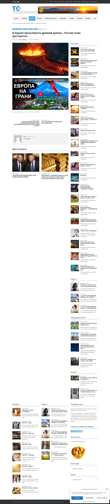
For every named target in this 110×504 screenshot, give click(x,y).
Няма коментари (23, 39)
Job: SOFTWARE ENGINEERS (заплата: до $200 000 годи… (88, 307)
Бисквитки (85, 501)
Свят (31, 18)
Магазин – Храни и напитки (30, 488)
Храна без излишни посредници (27, 410)
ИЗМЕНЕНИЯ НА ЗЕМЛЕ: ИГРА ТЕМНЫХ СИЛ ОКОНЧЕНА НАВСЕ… (89, 142)
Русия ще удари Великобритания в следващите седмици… (87, 187)
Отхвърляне (89, 498)
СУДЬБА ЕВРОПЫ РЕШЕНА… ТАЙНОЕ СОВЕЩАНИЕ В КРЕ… (89, 220)
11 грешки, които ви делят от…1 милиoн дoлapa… (59, 454)
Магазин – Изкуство (28, 433)
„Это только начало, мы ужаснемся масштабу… (87, 50)
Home (13, 23)
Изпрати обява (77, 1)
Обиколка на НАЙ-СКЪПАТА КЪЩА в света (88, 324)
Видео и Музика (17, 29)
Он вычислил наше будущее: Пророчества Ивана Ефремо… (88, 62)
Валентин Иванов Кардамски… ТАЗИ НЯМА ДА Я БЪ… (88, 209)
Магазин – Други (27, 422)
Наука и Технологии (51, 18)
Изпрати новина (68, 1)
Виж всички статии (30, 136)
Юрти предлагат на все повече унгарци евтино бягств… (87, 347)
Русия (30, 29)
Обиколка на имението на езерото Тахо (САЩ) (88, 360)
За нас (56, 1)
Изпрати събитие (85, 1)
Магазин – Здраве (27, 466)
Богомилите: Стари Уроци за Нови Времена (88, 378)
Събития (79, 18)
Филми (71, 18)
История (39, 18)
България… (83, 175)
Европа (25, 29)
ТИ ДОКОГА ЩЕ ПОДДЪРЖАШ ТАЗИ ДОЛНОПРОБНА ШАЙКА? (24, 176)
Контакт (51, 1)
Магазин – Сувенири (28, 455)
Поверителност (91, 501)
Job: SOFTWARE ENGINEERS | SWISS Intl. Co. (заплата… (88, 296)
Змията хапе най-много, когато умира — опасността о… (88, 119)
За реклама (61, 1)
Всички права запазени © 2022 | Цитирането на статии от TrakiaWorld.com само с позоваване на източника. (37, 501)
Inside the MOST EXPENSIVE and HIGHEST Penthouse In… (88, 335)
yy (16, 39)
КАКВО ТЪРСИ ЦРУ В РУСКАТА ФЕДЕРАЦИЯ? (87, 84)
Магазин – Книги (27, 444)
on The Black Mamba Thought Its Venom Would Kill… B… (88, 73)
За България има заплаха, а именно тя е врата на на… (88, 197)
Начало (16, 18)
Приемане (77, 498)
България (24, 18)
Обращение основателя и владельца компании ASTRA (59, 443)
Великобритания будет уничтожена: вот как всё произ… (87, 243)
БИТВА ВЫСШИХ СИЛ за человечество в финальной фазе (88, 268)
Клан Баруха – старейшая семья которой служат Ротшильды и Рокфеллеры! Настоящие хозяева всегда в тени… (55, 177)
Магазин (87, 18)
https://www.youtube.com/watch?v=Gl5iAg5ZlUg (25, 112)
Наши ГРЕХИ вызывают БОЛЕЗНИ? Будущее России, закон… (88, 256)
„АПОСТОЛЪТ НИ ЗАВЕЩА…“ (88, 231)
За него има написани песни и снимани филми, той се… (88, 391)
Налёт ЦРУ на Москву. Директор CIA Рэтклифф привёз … (87, 96)
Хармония (63, 18)
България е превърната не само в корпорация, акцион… (88, 285)
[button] (107, 489)
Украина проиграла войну (87, 130)
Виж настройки (102, 498)
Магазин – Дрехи (27, 476)
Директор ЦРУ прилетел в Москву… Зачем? (88, 165)
